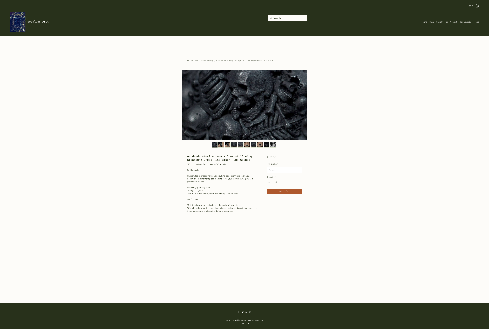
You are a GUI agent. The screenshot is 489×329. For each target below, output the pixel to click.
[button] (477, 6)
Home (190, 60)
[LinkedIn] (246, 312)
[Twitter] (242, 312)
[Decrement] (269, 182)
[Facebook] (238, 312)
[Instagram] (250, 312)
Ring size (272, 164)
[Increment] (276, 182)
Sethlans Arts (38, 21)
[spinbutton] (273, 182)
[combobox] (284, 170)
